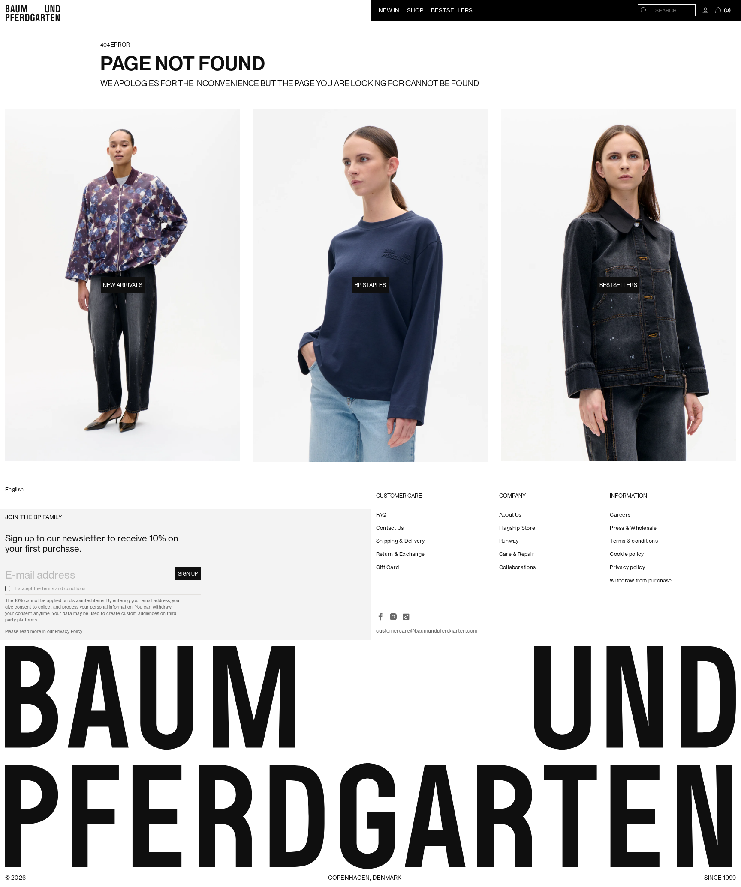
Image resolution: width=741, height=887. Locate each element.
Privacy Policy (68, 631)
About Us (510, 514)
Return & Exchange (400, 554)
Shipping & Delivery (400, 541)
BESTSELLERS (452, 10)
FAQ (381, 514)
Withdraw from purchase (641, 580)
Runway (508, 541)
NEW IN (389, 10)
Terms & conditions (633, 541)
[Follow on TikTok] (406, 616)
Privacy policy (627, 567)
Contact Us (390, 528)
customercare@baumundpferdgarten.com (426, 630)
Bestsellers (618, 284)
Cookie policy (627, 554)
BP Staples (370, 284)
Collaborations (517, 567)
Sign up (188, 573)
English (14, 489)
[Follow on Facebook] (380, 617)
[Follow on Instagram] (393, 616)
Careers (620, 514)
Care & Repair (516, 554)
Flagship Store (517, 528)
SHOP (415, 10)
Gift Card (387, 567)
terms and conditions (63, 588)
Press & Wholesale (633, 528)
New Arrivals (122, 284)
